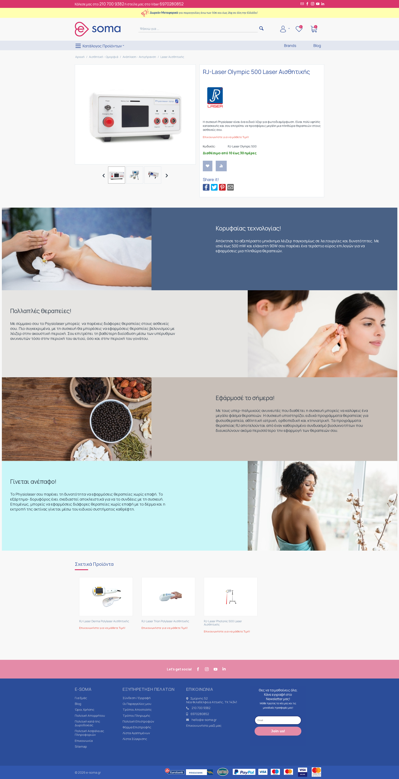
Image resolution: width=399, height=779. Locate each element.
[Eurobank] (175, 777)
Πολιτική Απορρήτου (90, 715)
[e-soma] (98, 29)
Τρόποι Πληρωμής (136, 715)
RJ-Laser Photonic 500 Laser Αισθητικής (223, 623)
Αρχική (80, 57)
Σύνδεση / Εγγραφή (137, 698)
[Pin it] (222, 187)
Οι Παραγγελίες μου (137, 704)
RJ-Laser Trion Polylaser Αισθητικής (165, 621)
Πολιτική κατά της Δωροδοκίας (87, 723)
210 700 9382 (111, 4)
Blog (78, 704)
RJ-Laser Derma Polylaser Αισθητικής (104, 621)
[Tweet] (214, 187)
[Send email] (230, 187)
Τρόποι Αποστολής (137, 709)
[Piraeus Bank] (200, 777)
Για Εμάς (81, 698)
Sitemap (81, 746)
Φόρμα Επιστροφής (137, 727)
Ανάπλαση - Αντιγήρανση (139, 57)
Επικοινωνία (84, 741)
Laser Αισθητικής (172, 57)
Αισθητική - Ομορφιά (103, 57)
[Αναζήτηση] (261, 28)
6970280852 (171, 4)
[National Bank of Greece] (223, 777)
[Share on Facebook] (206, 187)
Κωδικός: (209, 146)
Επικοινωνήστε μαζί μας (204, 725)
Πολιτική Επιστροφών (138, 721)
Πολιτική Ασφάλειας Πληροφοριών (89, 733)
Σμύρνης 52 (199, 698)
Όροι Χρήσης (84, 709)
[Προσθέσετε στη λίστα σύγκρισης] (221, 166)
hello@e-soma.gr (204, 720)
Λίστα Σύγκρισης (135, 739)
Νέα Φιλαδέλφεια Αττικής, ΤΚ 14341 (211, 702)
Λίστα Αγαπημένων (136, 733)
